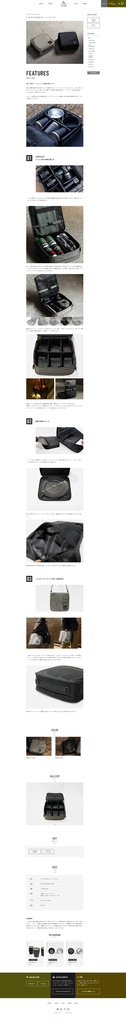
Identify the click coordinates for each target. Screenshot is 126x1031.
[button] (82, 295)
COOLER (91, 53)
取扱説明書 (93, 73)
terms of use (69, 1012)
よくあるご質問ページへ (88, 991)
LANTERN (91, 62)
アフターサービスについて (63, 991)
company (84, 3)
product (41, 3)
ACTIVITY (91, 64)
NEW (90, 38)
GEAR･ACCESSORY (91, 45)
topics (76, 3)
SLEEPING (91, 59)
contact (76, 1003)
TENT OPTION (92, 42)
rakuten (35, 851)
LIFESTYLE (91, 66)
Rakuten (32, 984)
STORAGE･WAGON (91, 56)
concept (50, 3)
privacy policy (57, 1012)
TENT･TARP (92, 40)
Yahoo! (48, 851)
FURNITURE (91, 49)
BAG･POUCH (92, 51)
